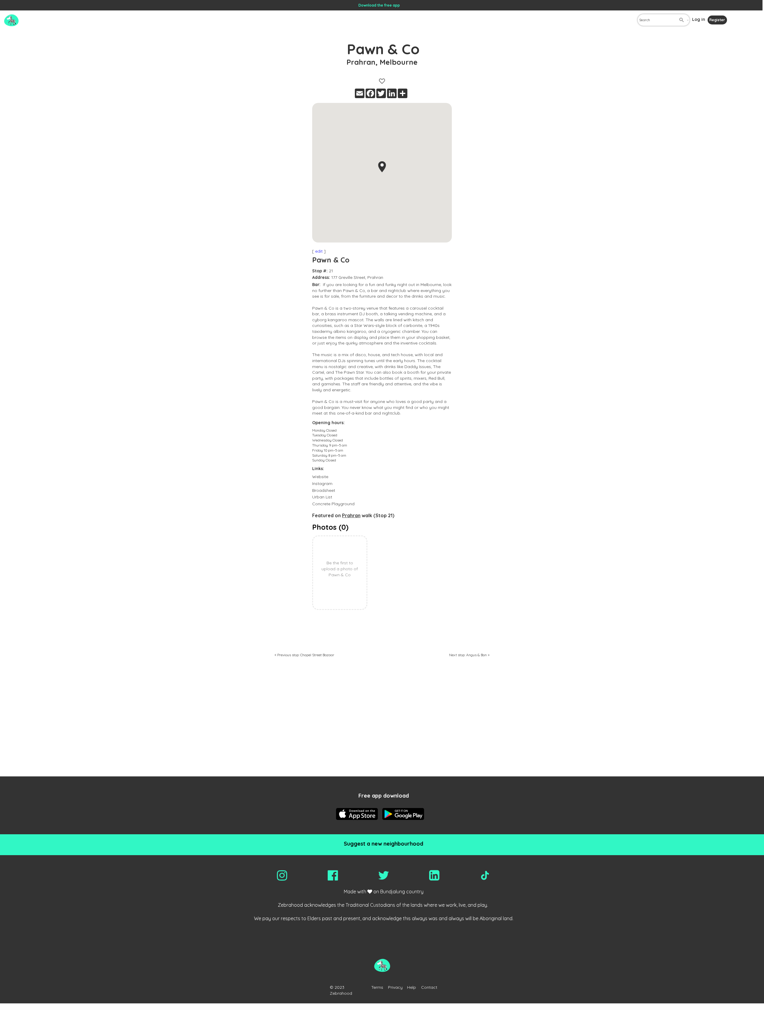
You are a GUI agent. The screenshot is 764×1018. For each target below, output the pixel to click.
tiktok (485, 875)
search (682, 20)
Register (717, 20)
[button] (382, 167)
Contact (429, 987)
